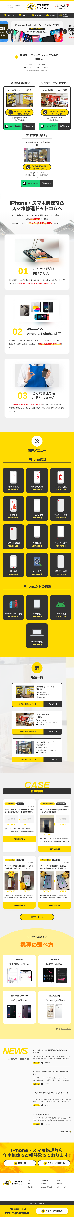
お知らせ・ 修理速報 (66, 15)
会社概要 (59, 1178)
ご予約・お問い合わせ (26, 704)
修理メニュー (11, 15)
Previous (9, 31)
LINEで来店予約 (15, 126)
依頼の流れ (38, 15)
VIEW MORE (65, 1127)
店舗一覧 (25, 15)
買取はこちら (62, 8)
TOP (29, 1175)
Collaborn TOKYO (65, 1028)
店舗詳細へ (27, 126)
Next (65, 31)
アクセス (51, 704)
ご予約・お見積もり (54, 1211)
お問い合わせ (60, 1175)
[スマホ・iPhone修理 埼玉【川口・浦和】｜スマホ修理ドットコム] (37, 6)
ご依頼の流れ (44, 1175)
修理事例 (52, 15)
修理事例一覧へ (35, 917)
